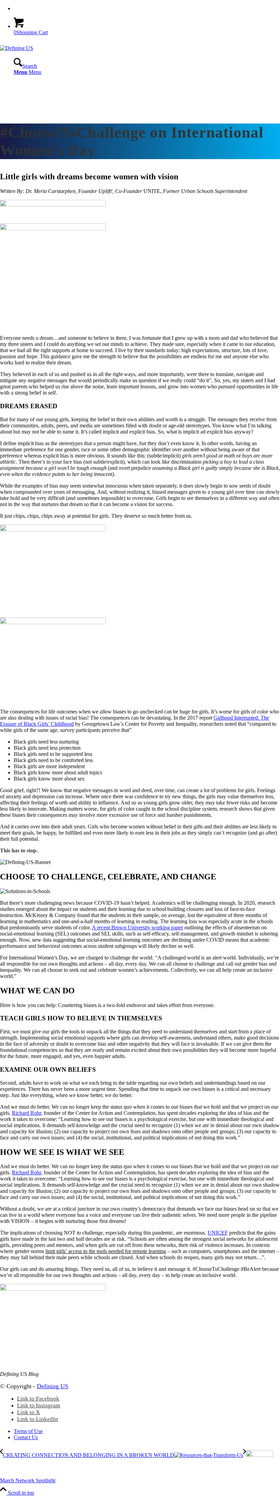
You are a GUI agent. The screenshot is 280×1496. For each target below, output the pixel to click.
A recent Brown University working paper (137, 927)
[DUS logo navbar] (16, 48)
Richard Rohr (26, 1113)
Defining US (52, 1386)
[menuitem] (147, 8)
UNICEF (218, 1233)
